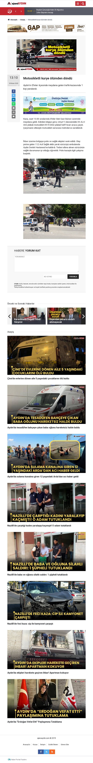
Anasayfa (13, 20)
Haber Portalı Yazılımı (19, 760)
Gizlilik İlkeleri (53, 745)
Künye (35, 745)
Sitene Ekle (65, 745)
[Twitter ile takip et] (46, 752)
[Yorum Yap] (13, 116)
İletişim (42, 745)
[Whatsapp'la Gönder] (13, 104)
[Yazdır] (13, 112)
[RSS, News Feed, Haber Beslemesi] (52, 752)
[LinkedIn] (13, 99)
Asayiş (22, 20)
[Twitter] (13, 95)
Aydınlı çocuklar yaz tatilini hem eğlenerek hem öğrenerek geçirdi (49, 11)
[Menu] (78, 3)
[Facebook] (13, 91)
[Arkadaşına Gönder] (13, 108)
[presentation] (15, 11)
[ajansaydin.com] (16, 3)
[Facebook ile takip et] (41, 752)
